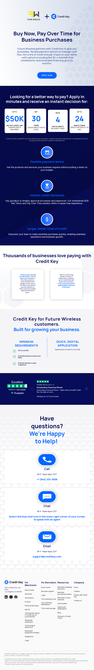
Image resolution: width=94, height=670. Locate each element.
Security (27, 655)
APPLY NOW (47, 75)
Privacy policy (66, 654)
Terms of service (16, 655)
